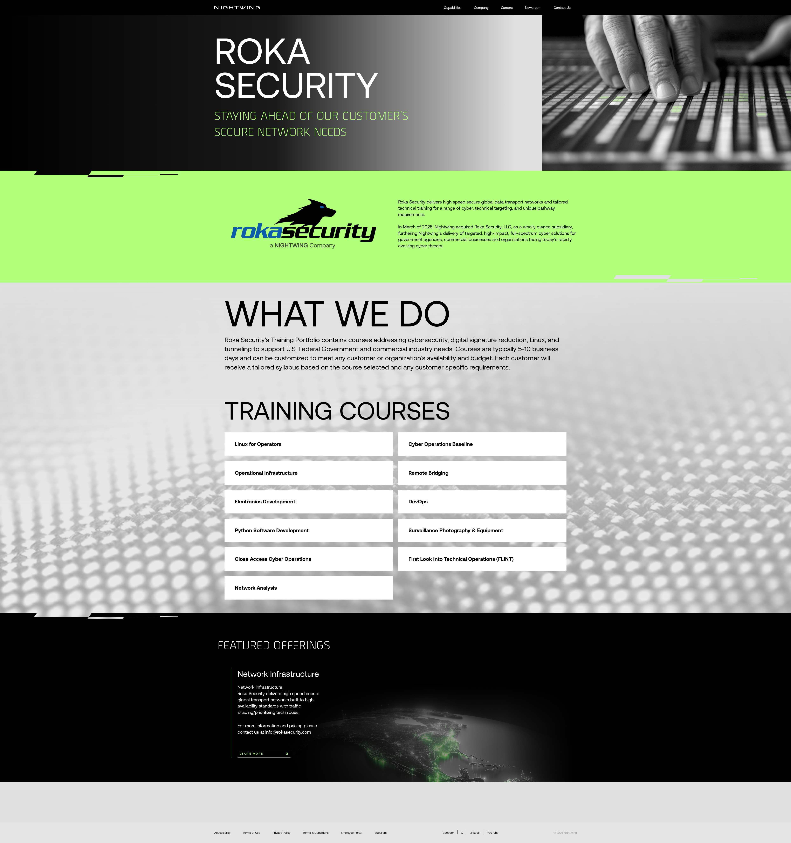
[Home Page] (237, 7)
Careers (507, 7)
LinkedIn (475, 832)
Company (481, 7)
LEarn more (251, 753)
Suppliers (380, 832)
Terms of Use (251, 832)
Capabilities (452, 7)
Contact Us (562, 7)
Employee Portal (351, 832)
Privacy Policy (281, 832)
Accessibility (222, 832)
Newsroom (533, 7)
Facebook (448, 832)
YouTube (492, 832)
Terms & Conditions (316, 832)
